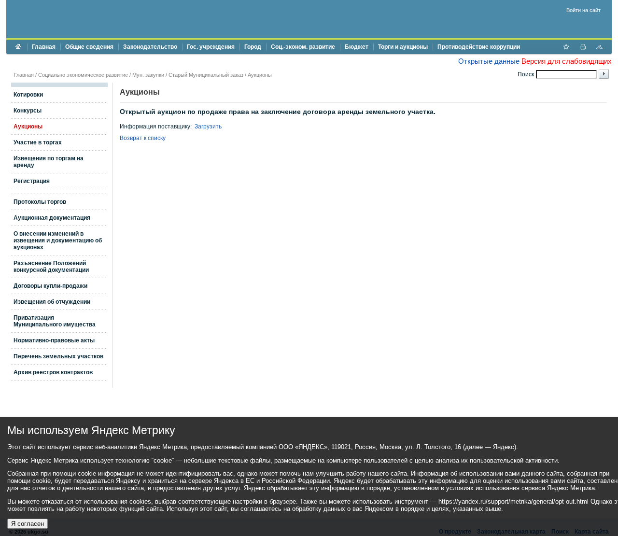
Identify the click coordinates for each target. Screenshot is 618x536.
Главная (44, 46)
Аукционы (260, 75)
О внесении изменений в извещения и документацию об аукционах (58, 240)
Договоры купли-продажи (50, 285)
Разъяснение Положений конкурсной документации (51, 266)
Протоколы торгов (40, 201)
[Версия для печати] (583, 48)
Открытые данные (489, 61)
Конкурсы (28, 110)
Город (252, 46)
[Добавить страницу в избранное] (566, 48)
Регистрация (32, 181)
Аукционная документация (52, 217)
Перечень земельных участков (58, 356)
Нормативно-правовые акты (54, 340)
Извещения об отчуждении (52, 301)
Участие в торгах (38, 142)
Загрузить (208, 126)
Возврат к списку (143, 138)
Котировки (28, 94)
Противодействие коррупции (478, 46)
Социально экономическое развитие (83, 75)
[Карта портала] (599, 48)
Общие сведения (89, 46)
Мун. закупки (148, 75)
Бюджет (356, 46)
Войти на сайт (583, 10)
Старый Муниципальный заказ (206, 75)
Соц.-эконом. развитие (303, 46)
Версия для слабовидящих (566, 61)
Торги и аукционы (403, 46)
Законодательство (150, 46)
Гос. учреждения (211, 46)
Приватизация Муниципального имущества (55, 321)
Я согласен (27, 523)
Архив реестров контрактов (53, 372)
